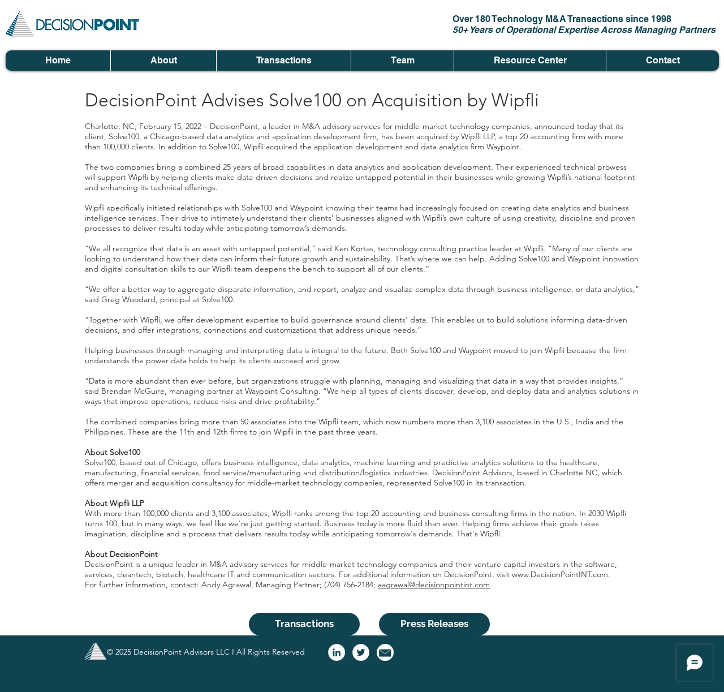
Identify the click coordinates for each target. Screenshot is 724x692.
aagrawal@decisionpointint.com (434, 584)
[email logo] (385, 652)
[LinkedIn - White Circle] (336, 652)
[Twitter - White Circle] (360, 652)
